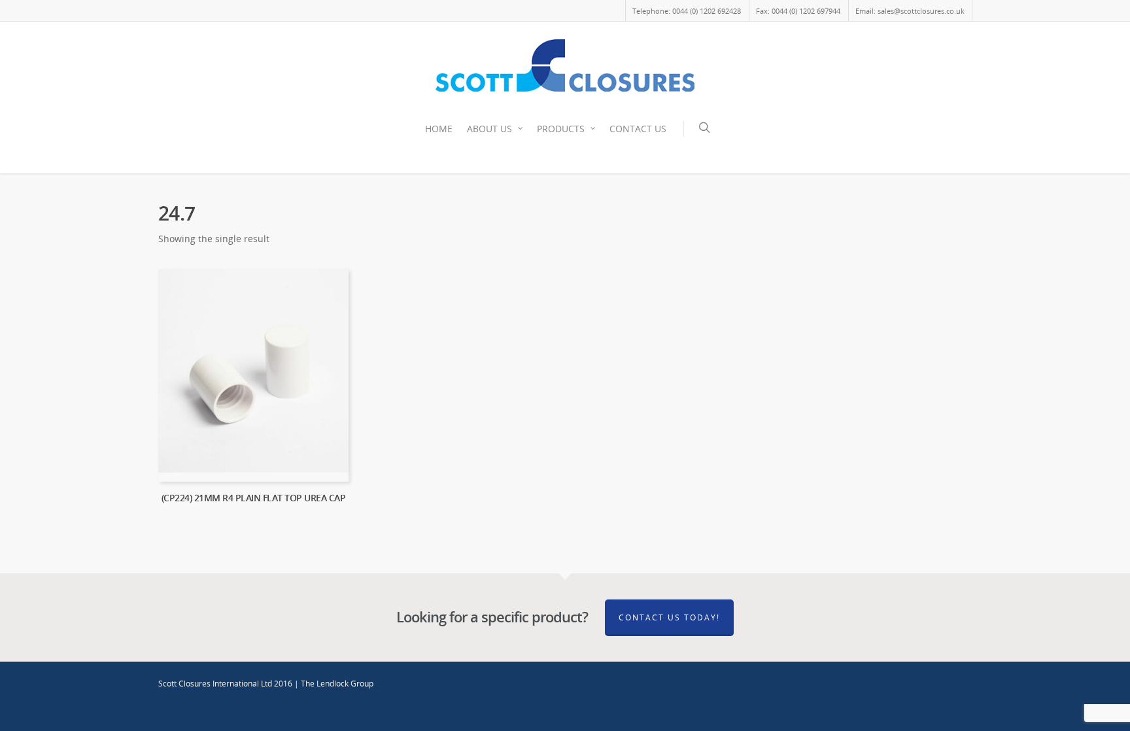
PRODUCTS (561, 128)
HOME (439, 128)
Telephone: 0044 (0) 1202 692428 (686, 11)
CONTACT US (637, 128)
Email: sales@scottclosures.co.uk (910, 11)
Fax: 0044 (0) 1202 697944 (798, 11)
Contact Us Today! (669, 617)
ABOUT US (489, 128)
